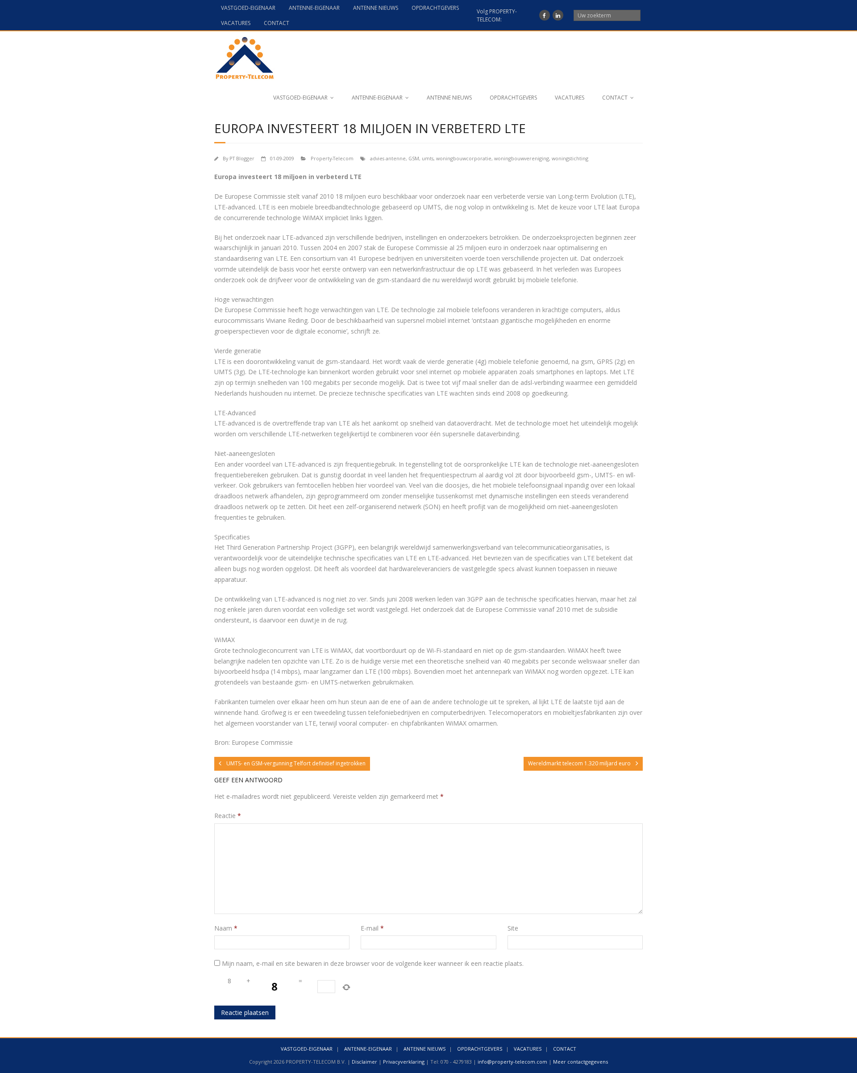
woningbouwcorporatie (463, 158)
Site (513, 928)
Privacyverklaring (403, 1061)
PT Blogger (241, 158)
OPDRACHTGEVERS (435, 8)
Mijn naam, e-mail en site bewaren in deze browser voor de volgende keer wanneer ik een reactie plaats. (373, 963)
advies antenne (388, 158)
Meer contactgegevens (580, 1061)
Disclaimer (364, 1061)
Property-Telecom (332, 158)
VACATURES (235, 23)
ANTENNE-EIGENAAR (314, 8)
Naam (225, 928)
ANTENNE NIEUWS (375, 8)
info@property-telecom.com (512, 1061)
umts (427, 158)
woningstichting (570, 158)
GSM (413, 158)
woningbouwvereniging (521, 158)
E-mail (372, 928)
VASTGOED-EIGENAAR (248, 8)
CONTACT (276, 23)
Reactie (227, 815)
